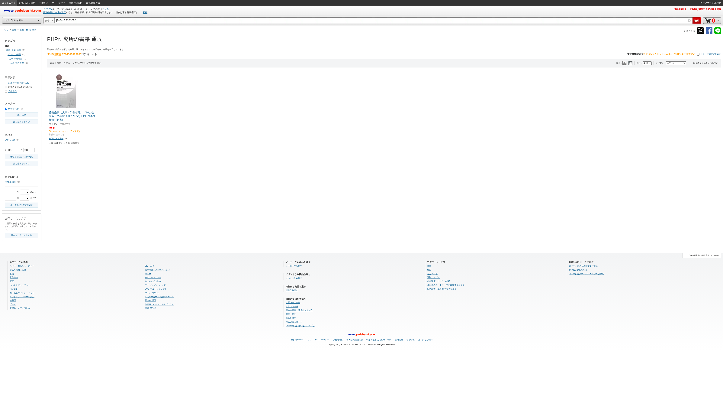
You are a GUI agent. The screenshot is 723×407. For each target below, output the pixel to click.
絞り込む (22, 115)
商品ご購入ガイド (294, 322)
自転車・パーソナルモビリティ (159, 304)
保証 (429, 270)
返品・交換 (432, 273)
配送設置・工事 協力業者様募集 (442, 289)
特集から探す (292, 290)
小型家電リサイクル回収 (438, 281)
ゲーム (13, 304)
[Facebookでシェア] (709, 33)
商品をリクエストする (21, 235)
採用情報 (399, 340)
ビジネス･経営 (14, 54)
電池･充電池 (150, 300)
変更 (145, 12)
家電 (12, 281)
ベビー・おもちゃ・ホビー (22, 266)
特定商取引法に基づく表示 (378, 340)
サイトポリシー (322, 340)
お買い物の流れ (293, 302)
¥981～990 (10, 140)
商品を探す (291, 318)
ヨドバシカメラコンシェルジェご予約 (586, 273)
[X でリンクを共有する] (700, 33)
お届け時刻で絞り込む (710, 54)
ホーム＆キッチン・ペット (22, 293)
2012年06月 (10, 182)
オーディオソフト (153, 293)
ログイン (47, 9)
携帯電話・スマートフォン (157, 270)
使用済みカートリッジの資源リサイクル (445, 285)
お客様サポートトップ (301, 340)
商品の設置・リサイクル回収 (299, 310)
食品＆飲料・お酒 (18, 270)
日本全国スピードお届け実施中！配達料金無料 (697, 9)
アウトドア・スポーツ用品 (22, 296)
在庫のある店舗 (56, 138)
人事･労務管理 (72, 143)
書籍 (12, 273)
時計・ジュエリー (153, 277)
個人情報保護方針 (354, 340)
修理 (429, 266)
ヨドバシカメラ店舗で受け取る (583, 266)
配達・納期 (291, 314)
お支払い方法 (292, 306)
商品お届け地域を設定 (54, 12)
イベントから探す (294, 278)
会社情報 (410, 340)
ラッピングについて (578, 270)
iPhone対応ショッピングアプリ (300, 325)
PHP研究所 (13, 109)
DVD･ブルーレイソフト (156, 289)
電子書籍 (14, 277)
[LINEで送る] (717, 33)
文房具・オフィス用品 (20, 308)
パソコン (14, 289)
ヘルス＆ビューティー (20, 285)
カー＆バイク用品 (153, 281)
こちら (105, 9)
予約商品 (12, 91)
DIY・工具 (149, 266)
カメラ (148, 273)
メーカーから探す (294, 266)
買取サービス (433, 277)
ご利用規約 (338, 340)
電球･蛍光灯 (150, 308)
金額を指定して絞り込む (21, 156)
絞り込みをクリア (21, 122)
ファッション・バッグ (155, 285)
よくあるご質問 (425, 340)
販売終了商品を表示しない (705, 63)
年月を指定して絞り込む (21, 205)
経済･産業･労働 (13, 50)
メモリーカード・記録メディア (159, 296)
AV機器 (13, 300)
